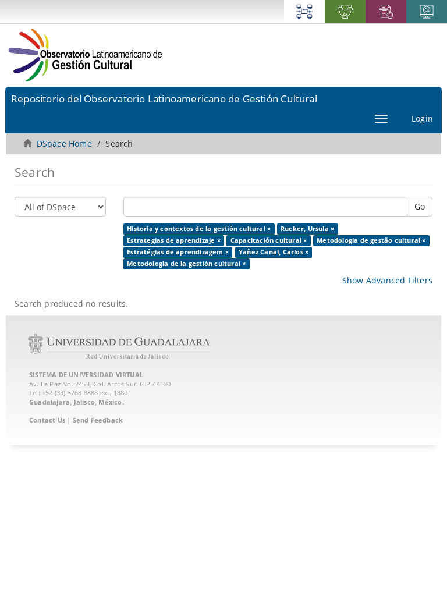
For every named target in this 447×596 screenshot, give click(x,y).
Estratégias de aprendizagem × (178, 252)
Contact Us (47, 420)
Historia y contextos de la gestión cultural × (199, 229)
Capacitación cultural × (268, 240)
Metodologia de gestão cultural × (371, 240)
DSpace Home (64, 143)
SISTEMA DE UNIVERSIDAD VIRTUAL (86, 374)
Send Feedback (98, 420)
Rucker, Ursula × (307, 229)
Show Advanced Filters (387, 280)
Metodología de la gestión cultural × (186, 264)
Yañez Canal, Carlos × (273, 252)
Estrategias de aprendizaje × (174, 240)
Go (419, 206)
